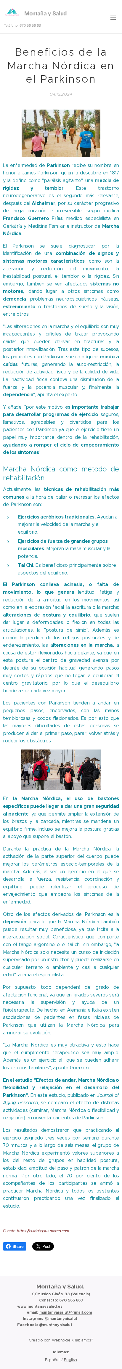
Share (17, 1246)
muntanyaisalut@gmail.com (65, 1312)
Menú (113, 17)
